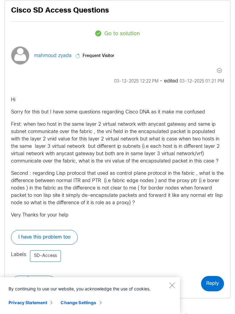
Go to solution (122, 33)
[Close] (172, 285)
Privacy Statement (28, 302)
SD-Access (45, 256)
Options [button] (216, 70)
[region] (90, 295)
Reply (212, 283)
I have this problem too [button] (44, 237)
